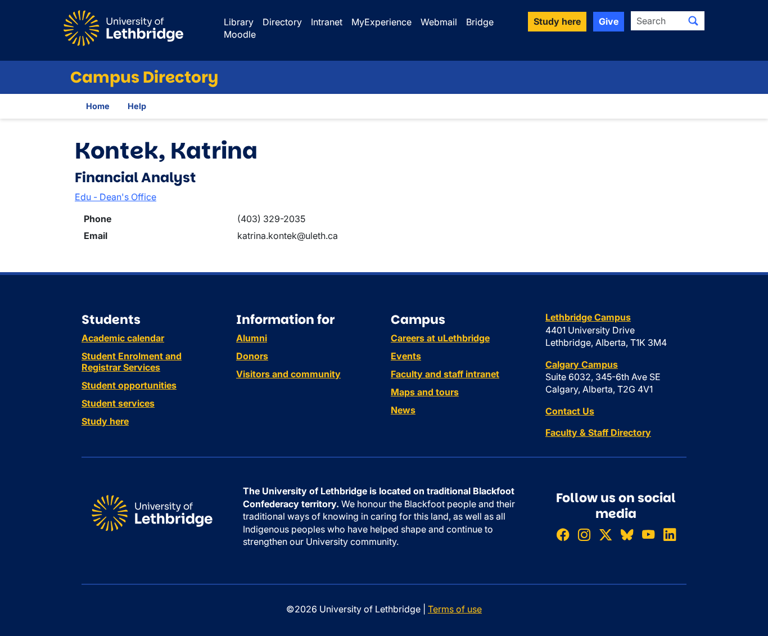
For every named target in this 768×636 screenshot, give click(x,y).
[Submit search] (693, 20)
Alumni (251, 338)
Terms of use (455, 609)
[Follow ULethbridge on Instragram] (584, 535)
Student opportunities (129, 385)
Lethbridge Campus (588, 317)
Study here (105, 421)
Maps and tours (425, 392)
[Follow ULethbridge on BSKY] (627, 535)
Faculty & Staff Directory (598, 432)
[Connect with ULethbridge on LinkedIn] (670, 535)
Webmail (439, 22)
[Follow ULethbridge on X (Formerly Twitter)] (606, 535)
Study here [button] (557, 21)
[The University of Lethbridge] (152, 512)
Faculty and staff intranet (445, 374)
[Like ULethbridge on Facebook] (563, 535)
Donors (252, 356)
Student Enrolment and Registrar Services (132, 361)
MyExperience (381, 22)
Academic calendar (123, 338)
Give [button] (608, 21)
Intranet (326, 22)
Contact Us (569, 411)
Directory (282, 22)
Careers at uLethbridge (440, 338)
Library (239, 22)
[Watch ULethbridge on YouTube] (648, 535)
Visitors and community (288, 374)
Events (406, 356)
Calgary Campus (581, 364)
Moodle (240, 34)
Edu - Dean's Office (115, 196)
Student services (118, 403)
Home (98, 106)
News (403, 410)
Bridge (480, 22)
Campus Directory (144, 77)
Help (137, 106)
